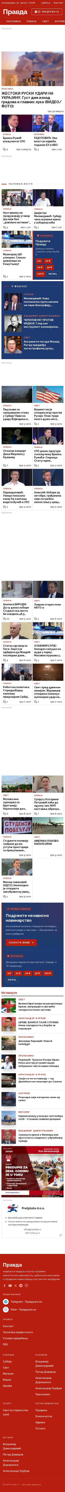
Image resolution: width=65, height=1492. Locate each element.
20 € (39, 267)
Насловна (13, 21)
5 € (39, 261)
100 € (40, 274)
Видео (7, 1379)
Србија (31, 21)
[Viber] (26, 1285)
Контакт (59, 2)
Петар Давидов (45, 1371)
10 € (48, 261)
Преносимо (42, 1394)
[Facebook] (4, 1285)
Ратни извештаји (47, 1403)
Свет (45, 21)
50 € (49, 267)
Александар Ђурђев (48, 1388)
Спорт (7, 1403)
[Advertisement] (32, 40)
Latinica (45, 2)
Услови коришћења (15, 1338)
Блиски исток (43, 1416)
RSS (5, 1344)
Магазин (8, 1373)
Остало (40, 1428)
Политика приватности (18, 1332)
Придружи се (50, 12)
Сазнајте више (19, 942)
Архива (7, 1385)
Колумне (41, 1355)
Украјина (41, 1410)
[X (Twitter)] (15, 1285)
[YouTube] (10, 1285)
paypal (53, 274)
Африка (40, 1422)
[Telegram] (21, 1285)
